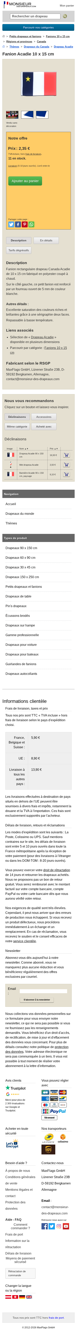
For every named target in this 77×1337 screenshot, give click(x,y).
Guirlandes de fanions (21, 664)
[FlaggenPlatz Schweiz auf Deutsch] (15, 1298)
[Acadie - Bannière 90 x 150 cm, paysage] (11, 477)
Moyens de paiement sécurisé (20, 1260)
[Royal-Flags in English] (29, 1298)
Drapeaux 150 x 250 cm (22, 577)
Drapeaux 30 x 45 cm (20, 567)
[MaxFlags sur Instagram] (59, 1228)
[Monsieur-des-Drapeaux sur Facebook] (44, 1228)
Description (18, 240)
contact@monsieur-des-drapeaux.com (32, 379)
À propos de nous (17, 1170)
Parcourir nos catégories (38, 27)
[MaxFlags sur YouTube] (66, 1228)
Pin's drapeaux (16, 606)
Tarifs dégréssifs (18, 250)
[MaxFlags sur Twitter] (52, 1228)
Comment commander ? (20, 1226)
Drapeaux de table (18, 596)
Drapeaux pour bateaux (22, 654)
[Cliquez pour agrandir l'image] (38, 105)
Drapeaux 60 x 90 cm (20, 557)
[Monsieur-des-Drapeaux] (19, 5)
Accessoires (43, 416)
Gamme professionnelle (22, 635)
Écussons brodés (18, 615)
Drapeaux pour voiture (21, 644)
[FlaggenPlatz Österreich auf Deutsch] (8, 1298)
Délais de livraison (18, 1253)
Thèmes (11, 523)
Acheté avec (44, 426)
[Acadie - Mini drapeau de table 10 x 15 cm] (11, 467)
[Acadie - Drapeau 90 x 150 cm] (11, 458)
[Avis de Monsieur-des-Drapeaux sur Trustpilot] (15, 1089)
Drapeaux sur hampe (20, 625)
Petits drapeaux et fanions (24, 586)
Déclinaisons (17, 416)
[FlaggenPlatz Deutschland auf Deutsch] (22, 1298)
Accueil (11, 504)
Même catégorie (17, 426)
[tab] (18, 240)
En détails (46, 240)
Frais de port (14, 1234)
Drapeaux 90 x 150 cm (21, 548)
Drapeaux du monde (20, 513)
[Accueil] (3, 36)
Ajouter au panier (25, 181)
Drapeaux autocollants (21, 673)
